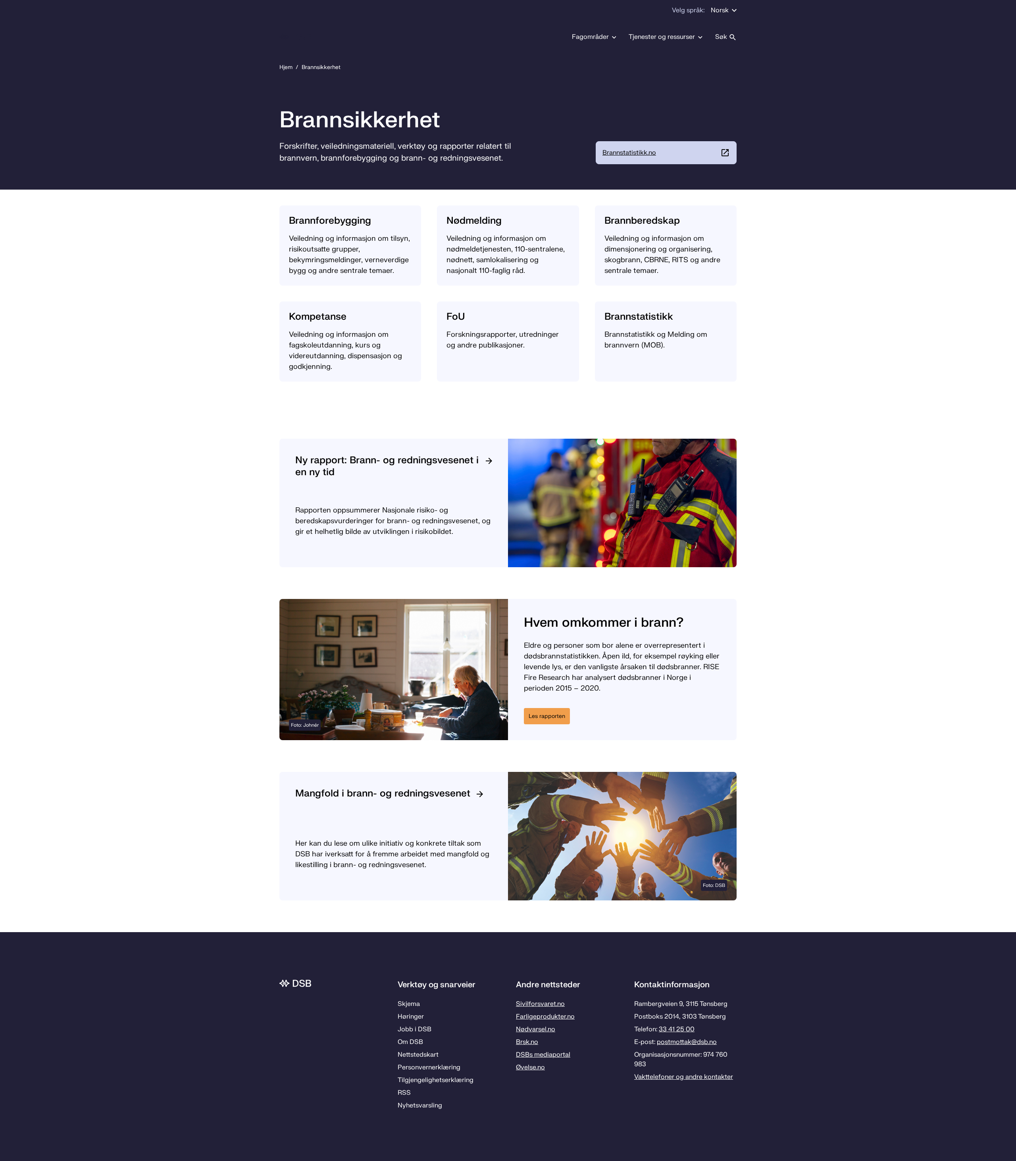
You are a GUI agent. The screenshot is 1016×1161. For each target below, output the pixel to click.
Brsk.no (527, 1042)
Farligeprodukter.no (545, 1017)
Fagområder (590, 37)
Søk (721, 37)
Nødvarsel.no (535, 1029)
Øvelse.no (530, 1067)
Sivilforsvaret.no (540, 1004)
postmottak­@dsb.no (687, 1042)
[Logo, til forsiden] (295, 37)
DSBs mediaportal (543, 1055)
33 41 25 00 (677, 1029)
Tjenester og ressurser (662, 37)
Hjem (285, 67)
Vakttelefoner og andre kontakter (683, 1077)
